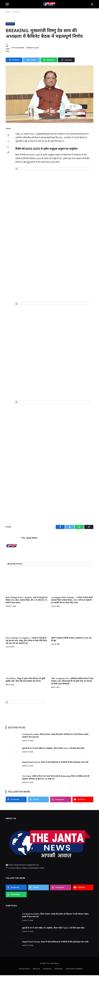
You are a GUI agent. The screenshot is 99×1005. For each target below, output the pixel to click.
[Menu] (7, 4)
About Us (36, 969)
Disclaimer (59, 969)
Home (8, 12)
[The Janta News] (49, 4)
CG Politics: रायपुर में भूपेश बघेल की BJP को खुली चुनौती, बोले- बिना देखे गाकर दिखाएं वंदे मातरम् (25, 679)
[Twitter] (8, 141)
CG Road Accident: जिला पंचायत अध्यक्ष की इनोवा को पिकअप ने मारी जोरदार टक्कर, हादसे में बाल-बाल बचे (55, 735)
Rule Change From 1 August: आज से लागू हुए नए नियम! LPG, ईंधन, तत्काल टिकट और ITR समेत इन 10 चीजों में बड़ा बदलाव (27, 600)
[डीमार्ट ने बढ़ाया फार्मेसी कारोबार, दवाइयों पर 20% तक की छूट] (72, 622)
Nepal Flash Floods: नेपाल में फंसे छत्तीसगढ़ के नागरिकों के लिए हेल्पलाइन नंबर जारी (55, 762)
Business (16, 12)
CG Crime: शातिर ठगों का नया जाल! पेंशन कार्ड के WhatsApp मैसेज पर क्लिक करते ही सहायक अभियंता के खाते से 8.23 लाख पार (55, 777)
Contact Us (47, 969)
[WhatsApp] (8, 146)
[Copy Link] (8, 152)
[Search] (92, 4)
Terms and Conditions (74, 969)
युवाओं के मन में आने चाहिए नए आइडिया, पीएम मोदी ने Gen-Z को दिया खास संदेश (53, 748)
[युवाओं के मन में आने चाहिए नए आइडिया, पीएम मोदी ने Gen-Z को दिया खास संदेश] (13, 751)
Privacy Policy (24, 969)
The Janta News (18, 48)
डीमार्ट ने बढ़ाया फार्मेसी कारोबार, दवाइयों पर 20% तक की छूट (71, 639)
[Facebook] (8, 135)
